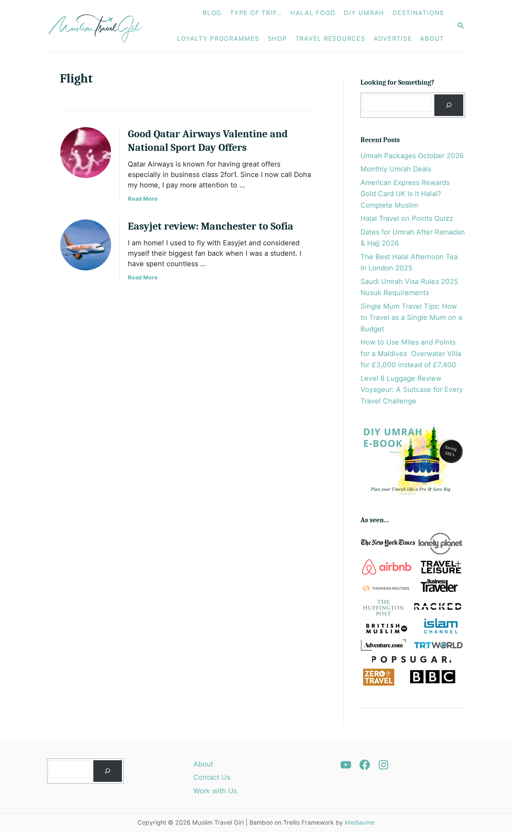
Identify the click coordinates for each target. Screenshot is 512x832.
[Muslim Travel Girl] (100, 26)
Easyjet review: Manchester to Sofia (212, 226)
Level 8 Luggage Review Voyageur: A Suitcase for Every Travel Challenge (411, 389)
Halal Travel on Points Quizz (406, 218)
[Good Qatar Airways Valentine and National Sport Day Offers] (85, 152)
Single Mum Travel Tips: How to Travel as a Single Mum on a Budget (411, 317)
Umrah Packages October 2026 (412, 156)
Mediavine (359, 822)
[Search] (448, 105)
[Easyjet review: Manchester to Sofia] (85, 244)
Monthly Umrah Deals (395, 169)
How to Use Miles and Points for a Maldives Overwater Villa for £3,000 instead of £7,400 (410, 353)
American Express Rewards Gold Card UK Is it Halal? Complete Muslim (405, 193)
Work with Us (215, 791)
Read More (143, 198)
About (203, 764)
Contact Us (211, 777)
